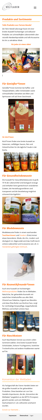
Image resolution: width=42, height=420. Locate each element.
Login (31, 415)
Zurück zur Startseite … (11, 410)
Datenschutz (24, 415)
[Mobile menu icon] (35, 7)
